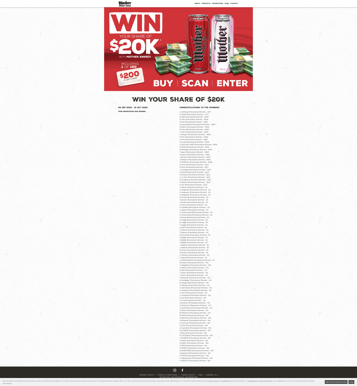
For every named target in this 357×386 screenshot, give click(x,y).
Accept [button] (351, 382)
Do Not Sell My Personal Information (179, 377)
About (197, 3)
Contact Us (211, 375)
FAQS (227, 3)
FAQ (200, 375)
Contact (234, 3)
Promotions (217, 3)
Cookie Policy (225, 381)
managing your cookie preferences (259, 381)
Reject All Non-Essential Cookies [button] (336, 382)
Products (206, 3)
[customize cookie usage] (13, 383)
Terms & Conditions (167, 375)
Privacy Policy (213, 381)
